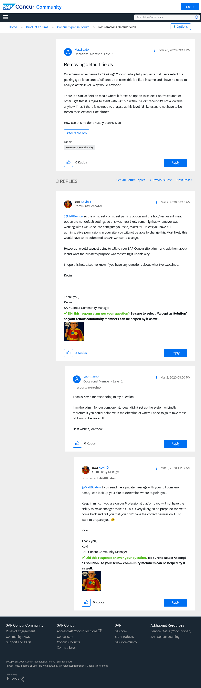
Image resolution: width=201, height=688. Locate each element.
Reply (176, 162)
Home (13, 27)
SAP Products (124, 636)
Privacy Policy (13, 665)
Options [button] (182, 26)
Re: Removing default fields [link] (117, 27)
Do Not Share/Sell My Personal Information (61, 665)
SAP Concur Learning (165, 636)
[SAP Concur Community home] (18, 7)
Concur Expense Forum (73, 27)
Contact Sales (66, 647)
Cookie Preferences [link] (97, 665)
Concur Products (68, 642)
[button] (154, 50)
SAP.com (121, 631)
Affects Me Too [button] (77, 133)
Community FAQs (18, 636)
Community (49, 7)
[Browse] (7, 17)
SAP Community (126, 642)
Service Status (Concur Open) (171, 631)
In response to (87, 387)
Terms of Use (30, 665)
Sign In (190, 6)
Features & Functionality (79, 147)
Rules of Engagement (20, 631)
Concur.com (65, 636)
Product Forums (37, 27)
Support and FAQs (18, 642)
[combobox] (167, 17)
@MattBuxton (73, 216)
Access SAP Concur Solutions (77, 631)
